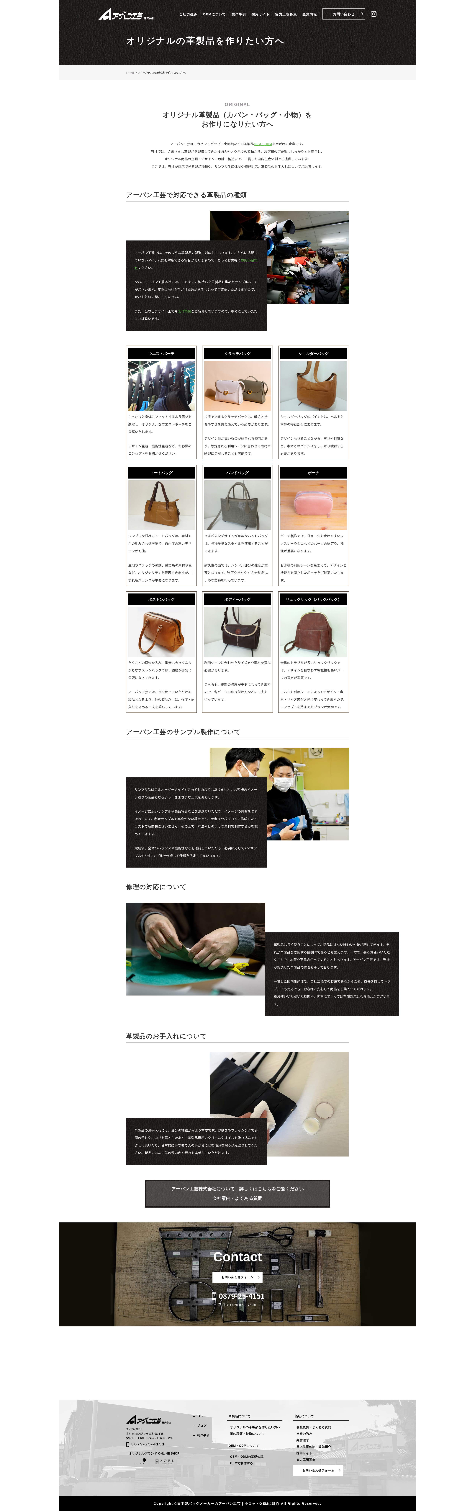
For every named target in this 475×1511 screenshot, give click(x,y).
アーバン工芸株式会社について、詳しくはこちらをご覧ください (237, 1193)
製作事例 (239, 14)
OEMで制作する (241, 1463)
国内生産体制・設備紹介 (314, 1446)
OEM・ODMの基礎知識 (247, 1456)
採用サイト (261, 14)
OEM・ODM (263, 143)
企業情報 (309, 14)
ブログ (202, 1425)
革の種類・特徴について (247, 1433)
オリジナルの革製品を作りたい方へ (255, 1427)
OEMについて (214, 14)
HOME (130, 72)
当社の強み (188, 14)
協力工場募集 (286, 14)
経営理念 (303, 1440)
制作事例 (203, 1435)
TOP (200, 1416)
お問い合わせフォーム (238, 1277)
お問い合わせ (344, 14)
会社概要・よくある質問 (314, 1427)
